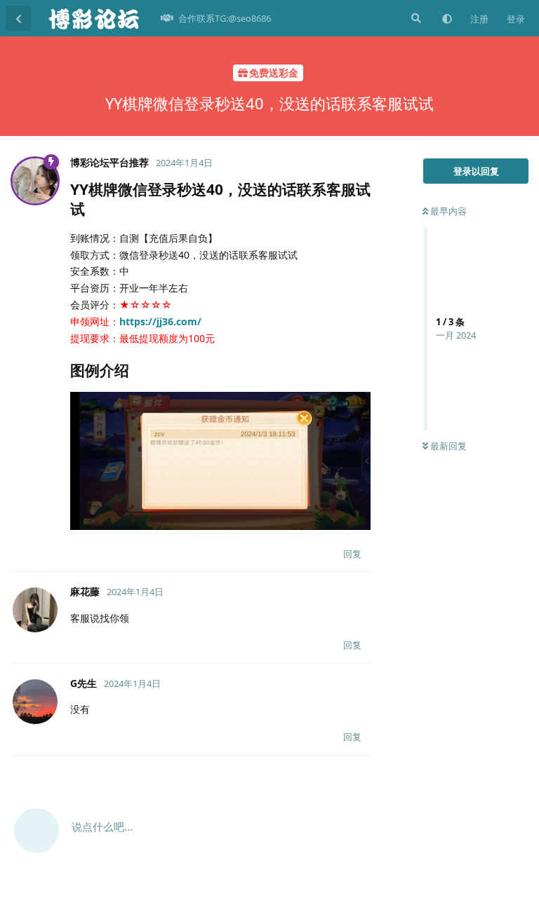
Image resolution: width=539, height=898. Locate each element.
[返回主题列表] (18, 18)
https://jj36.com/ (160, 321)
